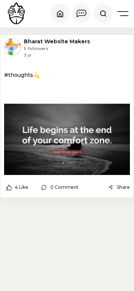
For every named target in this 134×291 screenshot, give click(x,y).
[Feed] (60, 13)
